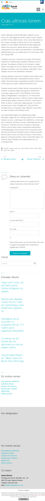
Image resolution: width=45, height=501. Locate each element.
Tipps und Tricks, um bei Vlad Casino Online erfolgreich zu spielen (12, 287)
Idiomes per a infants (9, 389)
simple (12, 150)
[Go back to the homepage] (9, 6)
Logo (22, 148)
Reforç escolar (6, 393)
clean (5, 150)
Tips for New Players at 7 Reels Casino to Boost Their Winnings (12, 358)
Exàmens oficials (7, 384)
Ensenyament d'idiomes (10, 381)
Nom (12, 211)
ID (19, 148)
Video (36, 148)
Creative (6, 148)
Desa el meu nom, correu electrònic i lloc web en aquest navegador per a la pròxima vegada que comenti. (27, 244)
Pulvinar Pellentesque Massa (35, 159)
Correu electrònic (17, 220)
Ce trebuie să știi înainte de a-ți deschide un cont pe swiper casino (12, 343)
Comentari (14, 187)
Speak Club (5, 391)
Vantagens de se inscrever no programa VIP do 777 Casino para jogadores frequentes (12, 324)
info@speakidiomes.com (14, 485)
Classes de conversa (9, 386)
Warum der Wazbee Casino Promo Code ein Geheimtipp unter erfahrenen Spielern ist (12, 305)
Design (11, 148)
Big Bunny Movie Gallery (12, 159)
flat (8, 150)
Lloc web (13, 229)
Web (39, 148)
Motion (26, 148)
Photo (31, 148)
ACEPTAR (23, 499)
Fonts (16, 148)
